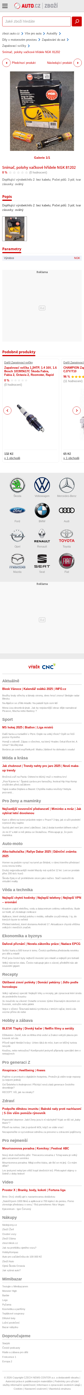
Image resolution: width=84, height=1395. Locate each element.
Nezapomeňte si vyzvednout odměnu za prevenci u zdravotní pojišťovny (41, 1132)
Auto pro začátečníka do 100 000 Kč (22, 1256)
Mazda (17, 571)
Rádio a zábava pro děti (15, 1352)
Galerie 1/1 (42, 157)
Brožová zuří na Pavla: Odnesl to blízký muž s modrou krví (34, 776)
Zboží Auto (8, 1261)
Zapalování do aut (53, 39)
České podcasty (11, 1347)
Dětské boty (8, 1318)
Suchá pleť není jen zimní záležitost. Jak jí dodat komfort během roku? (40, 827)
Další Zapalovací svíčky (18, 362)
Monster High (9, 1291)
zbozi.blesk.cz (10, 1243)
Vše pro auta (33, 33)
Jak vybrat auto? (11, 1270)
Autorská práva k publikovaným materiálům (29, 1381)
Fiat (67, 571)
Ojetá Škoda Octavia (13, 1265)
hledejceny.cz (9, 1225)
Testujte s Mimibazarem (15, 1286)
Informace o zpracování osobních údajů (58, 1385)
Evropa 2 (7, 1361)
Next (76, 411)
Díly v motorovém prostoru (19, 39)
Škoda (17, 496)
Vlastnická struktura (60, 1388)
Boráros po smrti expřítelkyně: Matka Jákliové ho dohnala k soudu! (38, 749)
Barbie (5, 1295)
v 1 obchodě (12, 458)
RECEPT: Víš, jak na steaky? (18, 1092)
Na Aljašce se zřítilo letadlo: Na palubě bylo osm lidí (30, 703)
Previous (7, 410)
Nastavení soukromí (36, 1388)
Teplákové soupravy (13, 1313)
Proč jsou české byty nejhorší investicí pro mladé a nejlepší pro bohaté (40, 958)
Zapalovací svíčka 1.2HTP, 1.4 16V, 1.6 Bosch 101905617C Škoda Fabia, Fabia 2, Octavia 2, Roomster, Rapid (30, 371)
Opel (17, 546)
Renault (42, 546)
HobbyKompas (10, 1252)
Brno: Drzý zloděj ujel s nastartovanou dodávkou (28, 1196)
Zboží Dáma (9, 1238)
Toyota (67, 546)
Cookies (18, 1388)
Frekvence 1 (9, 1357)
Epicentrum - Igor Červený (16, 1209)
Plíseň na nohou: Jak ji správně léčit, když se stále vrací (32, 1127)
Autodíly (52, 33)
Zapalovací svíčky (14, 45)
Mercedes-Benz (66, 496)
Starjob (6, 1343)
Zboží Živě (8, 1229)
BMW (42, 521)
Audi (66, 521)
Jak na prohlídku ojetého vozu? (19, 1247)
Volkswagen (42, 496)
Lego (5, 1300)
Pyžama (6, 1304)
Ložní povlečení (10, 1322)
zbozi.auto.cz (11, 33)
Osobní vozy (9, 1234)
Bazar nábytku (10, 1327)
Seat (42, 571)
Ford (17, 521)
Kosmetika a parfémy (13, 1309)
